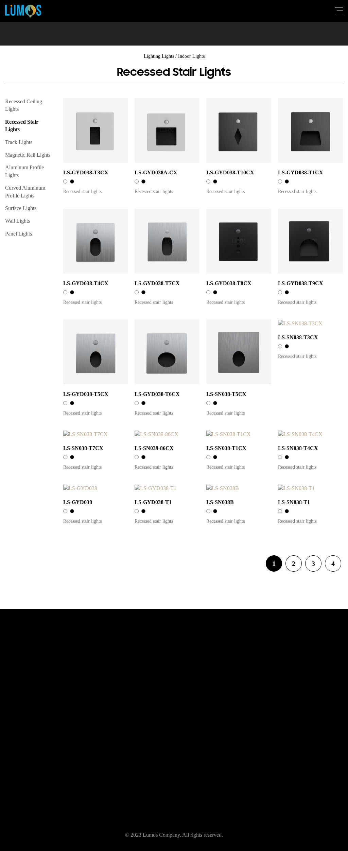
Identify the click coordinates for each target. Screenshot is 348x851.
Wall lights (17, 221)
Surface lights (20, 208)
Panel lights (18, 234)
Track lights (18, 142)
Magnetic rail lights (27, 155)
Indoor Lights (191, 56)
